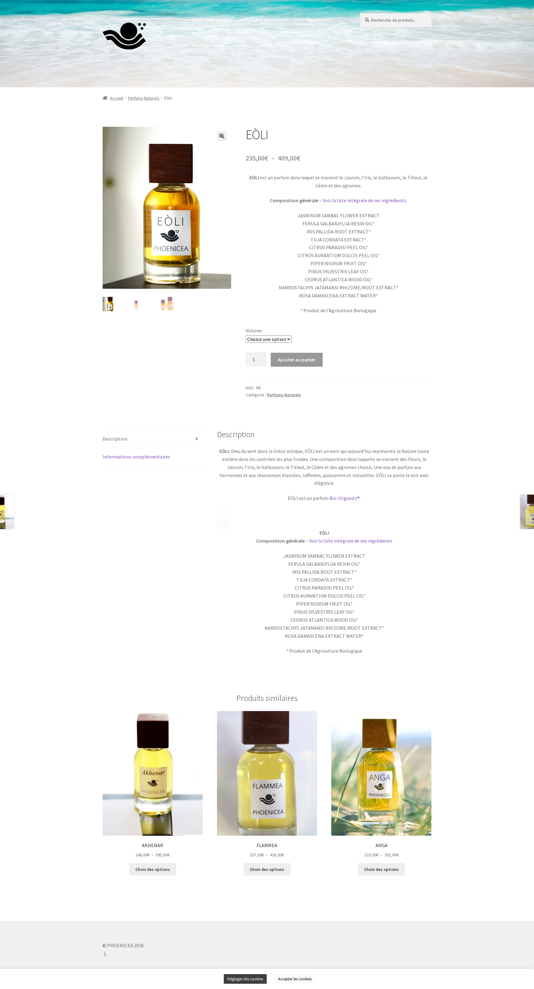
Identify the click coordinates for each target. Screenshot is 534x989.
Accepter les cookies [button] (295, 979)
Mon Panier (291, 32)
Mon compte (237, 32)
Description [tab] (115, 439)
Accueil (116, 98)
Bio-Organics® (344, 498)
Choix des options (152, 869)
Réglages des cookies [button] (245, 979)
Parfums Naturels (143, 98)
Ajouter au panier (297, 359)
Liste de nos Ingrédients (262, 19)
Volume (254, 330)
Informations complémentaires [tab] (136, 457)
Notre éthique (205, 32)
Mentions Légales (208, 45)
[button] (222, 136)
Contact (265, 32)
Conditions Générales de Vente (261, 45)
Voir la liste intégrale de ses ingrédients (364, 200)
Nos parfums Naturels (212, 19)
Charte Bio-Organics (312, 19)
